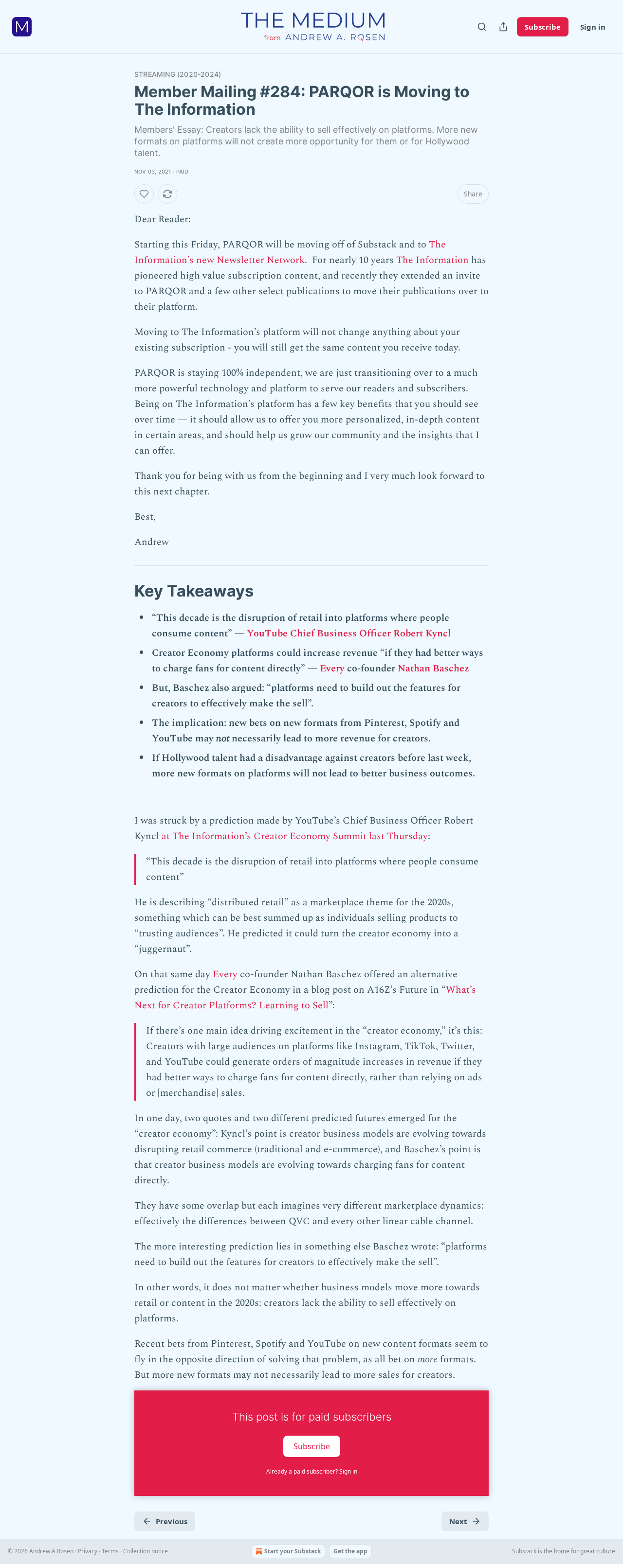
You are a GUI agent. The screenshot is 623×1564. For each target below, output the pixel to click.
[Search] (482, 26)
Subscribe (543, 27)
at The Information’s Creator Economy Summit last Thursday (295, 836)
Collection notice (145, 1551)
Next (458, 1521)
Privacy (87, 1551)
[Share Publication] (503, 26)
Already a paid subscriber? (311, 1471)
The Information (432, 260)
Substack (524, 1551)
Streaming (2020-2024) (177, 74)
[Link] (120, 590)
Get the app (350, 1551)
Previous (171, 1521)
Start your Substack (292, 1551)
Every (332, 668)
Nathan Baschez (433, 668)
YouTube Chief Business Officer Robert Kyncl (349, 633)
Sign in (592, 27)
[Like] (144, 194)
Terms (110, 1551)
